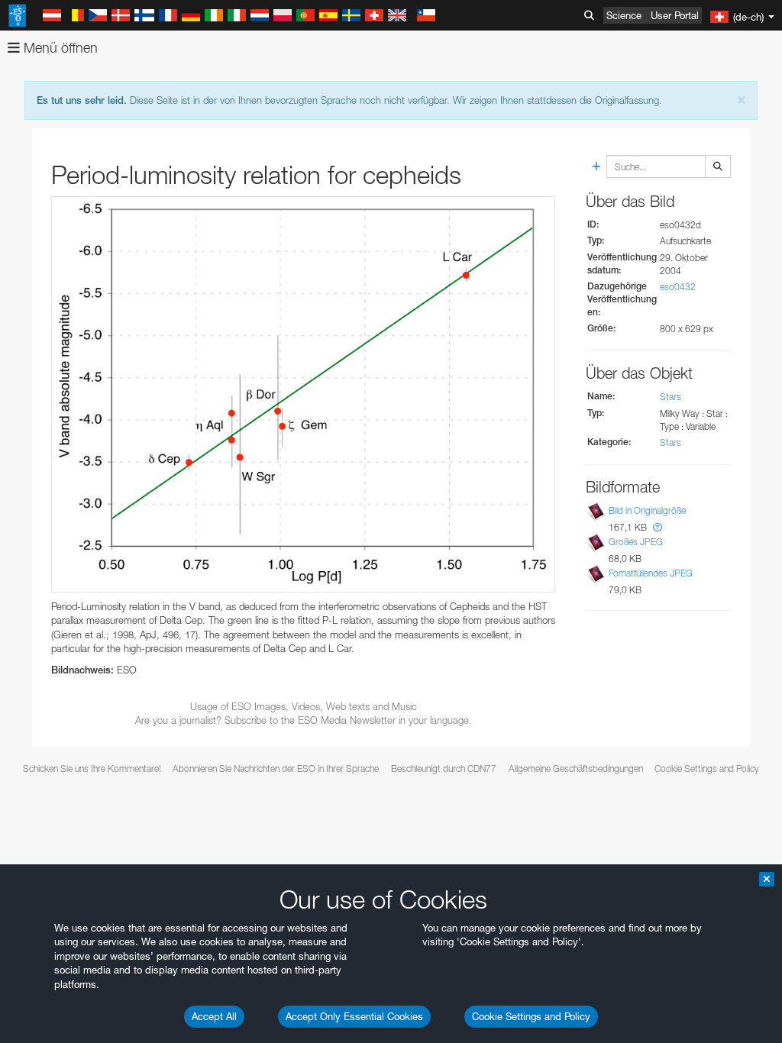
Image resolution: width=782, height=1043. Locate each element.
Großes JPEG (636, 541)
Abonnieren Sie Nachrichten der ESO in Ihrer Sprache (276, 768)
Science (623, 15)
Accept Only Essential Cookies (354, 1016)
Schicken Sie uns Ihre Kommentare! (92, 768)
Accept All (214, 1016)
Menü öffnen (59, 48)
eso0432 (678, 286)
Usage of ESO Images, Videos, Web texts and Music (303, 706)
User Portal (675, 15)
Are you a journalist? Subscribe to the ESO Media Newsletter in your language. (303, 720)
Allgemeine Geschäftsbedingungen (576, 768)
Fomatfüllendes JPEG (651, 573)
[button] (657, 527)
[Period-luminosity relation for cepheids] (303, 394)
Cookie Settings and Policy (531, 1016)
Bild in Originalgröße (647, 510)
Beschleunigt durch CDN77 (443, 768)
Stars (670, 396)
